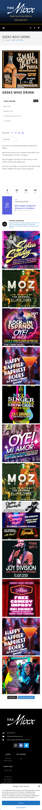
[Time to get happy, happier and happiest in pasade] (21, 636)
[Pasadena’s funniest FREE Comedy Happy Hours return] (21, 598)
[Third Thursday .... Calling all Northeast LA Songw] (21, 404)
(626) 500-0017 (21, 20)
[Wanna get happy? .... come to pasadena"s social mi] (21, 366)
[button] (39, 786)
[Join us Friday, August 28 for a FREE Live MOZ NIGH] (21, 482)
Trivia (35, 101)
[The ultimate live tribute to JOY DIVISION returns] (21, 559)
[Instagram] (30, 27)
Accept (21, 803)
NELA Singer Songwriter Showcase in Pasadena (25, 207)
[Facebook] (21, 745)
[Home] (2, 40)
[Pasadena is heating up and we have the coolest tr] (21, 250)
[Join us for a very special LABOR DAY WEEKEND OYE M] (21, 327)
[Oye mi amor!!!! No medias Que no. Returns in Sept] (21, 443)
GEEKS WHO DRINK (17, 40)
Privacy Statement (21, 807)
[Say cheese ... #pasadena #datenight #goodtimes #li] (21, 675)
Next (16, 199)
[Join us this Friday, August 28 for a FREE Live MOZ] (21, 288)
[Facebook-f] (34, 27)
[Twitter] (38, 27)
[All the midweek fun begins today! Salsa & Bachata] (21, 520)
